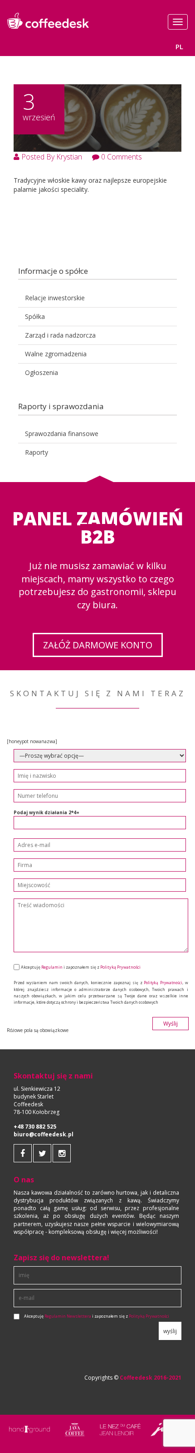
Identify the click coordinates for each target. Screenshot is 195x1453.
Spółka (35, 316)
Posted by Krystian (51, 157)
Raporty (36, 452)
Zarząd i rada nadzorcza (60, 335)
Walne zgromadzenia (56, 353)
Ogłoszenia (41, 372)
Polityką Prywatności (120, 967)
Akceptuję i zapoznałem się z (96, 1317)
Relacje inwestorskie (55, 297)
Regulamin (52, 967)
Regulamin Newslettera (67, 1317)
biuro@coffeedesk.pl (43, 1134)
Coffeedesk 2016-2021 (150, 1377)
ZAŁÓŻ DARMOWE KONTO (97, 645)
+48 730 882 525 (35, 1126)
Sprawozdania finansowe (61, 433)
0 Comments (120, 157)
